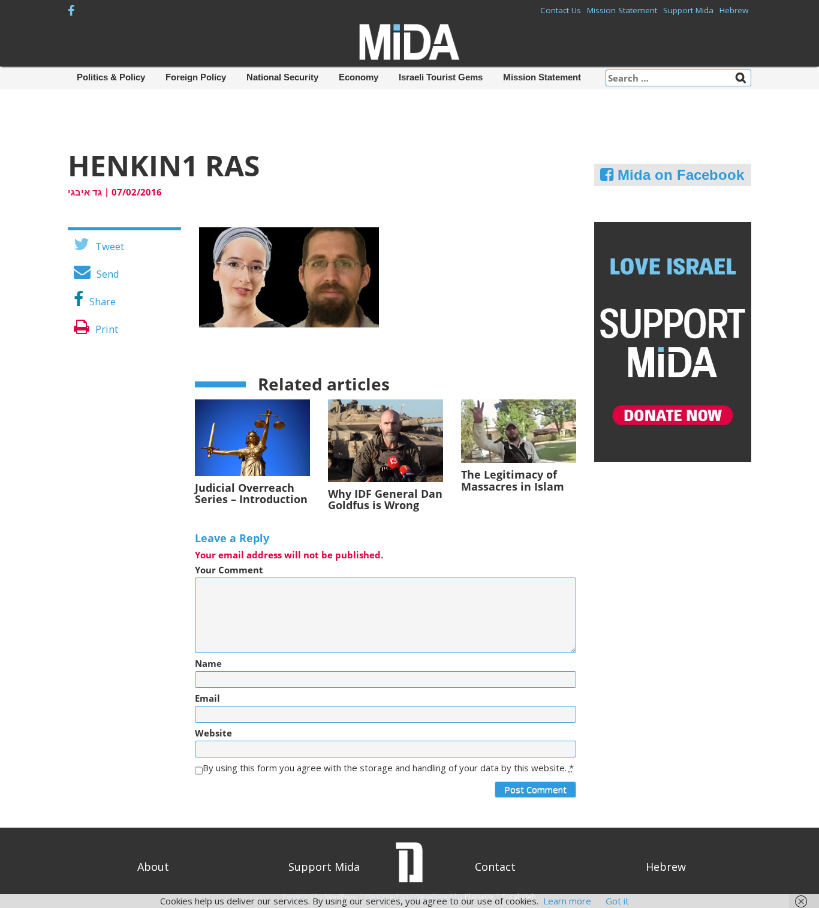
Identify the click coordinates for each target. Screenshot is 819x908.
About (153, 866)
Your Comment (229, 570)
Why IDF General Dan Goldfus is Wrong (385, 499)
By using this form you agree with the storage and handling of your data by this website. (388, 767)
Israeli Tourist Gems (441, 77)
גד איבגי (85, 192)
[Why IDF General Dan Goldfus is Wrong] (385, 440)
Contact (495, 866)
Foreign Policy (195, 77)
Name (208, 663)
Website (213, 733)
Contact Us (560, 10)
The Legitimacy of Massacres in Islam (512, 480)
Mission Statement (622, 10)
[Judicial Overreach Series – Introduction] (252, 437)
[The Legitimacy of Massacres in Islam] (518, 430)
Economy (358, 77)
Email (207, 698)
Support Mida (688, 10)
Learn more (567, 901)
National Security (282, 77)
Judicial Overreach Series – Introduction (251, 493)
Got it (617, 901)
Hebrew (733, 10)
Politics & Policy (111, 77)
